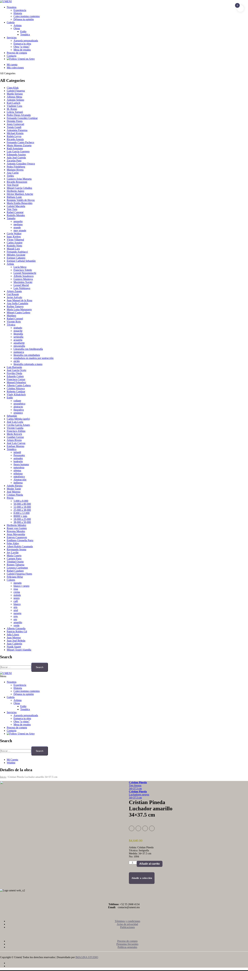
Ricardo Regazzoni (17, 181)
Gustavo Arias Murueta (19, 178)
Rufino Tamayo (15, 306)
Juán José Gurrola (16, 157)
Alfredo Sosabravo (23, 276)
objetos (17, 470)
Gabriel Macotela (16, 206)
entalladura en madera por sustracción (33, 358)
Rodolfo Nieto (14, 245)
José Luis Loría (15, 421)
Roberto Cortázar (16, 391)
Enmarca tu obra (22, 43)
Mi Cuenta (12, 759)
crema (16, 592)
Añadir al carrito (149, 863)
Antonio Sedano (15, 99)
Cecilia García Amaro (18, 424)
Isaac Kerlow (14, 236)
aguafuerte (19, 342)
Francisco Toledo (22, 270)
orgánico (18, 412)
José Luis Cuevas (16, 443)
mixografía (19, 345)
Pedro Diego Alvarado (19, 115)
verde (16, 625)
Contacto (11, 55)
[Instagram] (127, 966)
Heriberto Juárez (15, 191)
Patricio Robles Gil (17, 631)
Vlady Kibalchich (16, 394)
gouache (17, 330)
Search (39, 667)
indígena (18, 482)
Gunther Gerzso (15, 437)
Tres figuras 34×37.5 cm (138, 785)
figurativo (18, 409)
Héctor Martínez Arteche (20, 194)
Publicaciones (127, 927)
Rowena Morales (16, 531)
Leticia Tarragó (15, 112)
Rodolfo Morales (16, 215)
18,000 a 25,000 (22, 519)
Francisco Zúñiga (16, 431)
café (15, 601)
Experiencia (19, 10)
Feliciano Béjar (15, 576)
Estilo (23, 31)
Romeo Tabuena (15, 564)
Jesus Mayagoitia (16, 534)
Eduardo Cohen (15, 376)
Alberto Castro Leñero (19, 385)
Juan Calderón (14, 643)
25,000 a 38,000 (22, 510)
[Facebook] (127, 963)
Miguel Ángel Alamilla (19, 649)
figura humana (21, 464)
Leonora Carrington (17, 567)
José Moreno (13, 491)
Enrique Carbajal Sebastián (21, 260)
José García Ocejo (16, 370)
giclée (16, 361)
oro (15, 619)
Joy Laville (13, 552)
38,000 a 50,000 (22, 522)
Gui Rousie (13, 294)
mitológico (19, 476)
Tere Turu (12, 209)
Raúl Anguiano (15, 148)
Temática (25, 34)
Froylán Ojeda (14, 373)
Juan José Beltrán (16, 640)
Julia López (13, 634)
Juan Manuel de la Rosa (19, 300)
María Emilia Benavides (19, 203)
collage (17, 400)
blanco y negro (21, 585)
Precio (10, 497)
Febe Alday (13, 543)
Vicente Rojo (14, 321)
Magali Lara (13, 248)
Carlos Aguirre (14, 242)
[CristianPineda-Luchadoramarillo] (59, 832)
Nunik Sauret (14, 646)
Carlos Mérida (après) (18, 418)
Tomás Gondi (14, 127)
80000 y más (20, 516)
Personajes (19, 455)
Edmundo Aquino (16, 154)
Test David (12, 184)
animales (18, 458)
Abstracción (19, 479)
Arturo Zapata (14, 291)
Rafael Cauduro (15, 570)
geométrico (19, 403)
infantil (17, 452)
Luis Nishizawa (21, 288)
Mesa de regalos (22, 49)
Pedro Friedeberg (16, 166)
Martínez (11, 315)
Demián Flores (14, 121)
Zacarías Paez (14, 160)
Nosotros (11, 7)
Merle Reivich (14, 434)
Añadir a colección (141, 878)
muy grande (19, 230)
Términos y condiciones (127, 921)
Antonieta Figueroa (17, 130)
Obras (16, 28)
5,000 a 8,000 (20, 500)
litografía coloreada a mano (27, 364)
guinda (17, 595)
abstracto (18, 406)
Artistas (17, 25)
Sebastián (12, 415)
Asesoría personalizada (25, 40)
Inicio (3, 777)
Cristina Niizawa (16, 388)
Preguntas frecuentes (127, 944)
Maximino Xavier (22, 282)
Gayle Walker (14, 233)
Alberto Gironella (16, 628)
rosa (15, 589)
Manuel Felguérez (16, 382)
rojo (15, 616)
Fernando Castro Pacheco (20, 142)
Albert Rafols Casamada (20, 546)
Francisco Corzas (16, 379)
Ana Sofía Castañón (17, 303)
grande (17, 227)
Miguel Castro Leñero (18, 312)
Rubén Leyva (14, 136)
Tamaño (11, 218)
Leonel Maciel (21, 285)
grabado (17, 327)
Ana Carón (13, 172)
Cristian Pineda (15, 494)
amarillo (17, 622)
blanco (17, 604)
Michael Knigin (15, 133)
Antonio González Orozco (21, 163)
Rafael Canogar (15, 212)
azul (15, 610)
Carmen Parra (14, 558)
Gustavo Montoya (23, 279)
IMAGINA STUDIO (86, 957)
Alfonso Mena (14, 96)
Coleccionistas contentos (26, 16)
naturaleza (18, 467)
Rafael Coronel (15, 318)
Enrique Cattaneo (16, 257)
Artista (10, 263)
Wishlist (11, 762)
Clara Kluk (13, 87)
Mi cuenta (12, 64)
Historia (17, 13)
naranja (17, 613)
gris (15, 607)
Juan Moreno (14, 637)
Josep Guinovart (15, 124)
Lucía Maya (19, 266)
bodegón (18, 461)
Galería (11, 22)
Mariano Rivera (15, 169)
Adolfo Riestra (14, 485)
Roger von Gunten (17, 528)
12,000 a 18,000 (22, 507)
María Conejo (14, 555)
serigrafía (18, 336)
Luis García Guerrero (18, 151)
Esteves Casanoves (17, 537)
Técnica (11, 324)
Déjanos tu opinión (23, 19)
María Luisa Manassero (19, 309)
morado (17, 582)
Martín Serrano (15, 93)
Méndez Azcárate (16, 254)
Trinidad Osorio (15, 561)
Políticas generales (127, 947)
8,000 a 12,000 (21, 513)
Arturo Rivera (14, 440)
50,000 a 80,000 (22, 503)
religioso (18, 473)
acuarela (17, 339)
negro (16, 598)
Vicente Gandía (15, 428)
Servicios (12, 37)
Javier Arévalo (14, 297)
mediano (18, 224)
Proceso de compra (17, 52)
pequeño (18, 221)
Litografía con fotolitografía (28, 349)
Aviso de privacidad (127, 924)
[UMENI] (6, 1)
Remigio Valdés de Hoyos (21, 200)
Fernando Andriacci (17, 251)
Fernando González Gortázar (22, 118)
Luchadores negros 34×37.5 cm (139, 794)
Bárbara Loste (14, 197)
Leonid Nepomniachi (24, 273)
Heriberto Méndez (16, 525)
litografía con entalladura (26, 355)
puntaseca (18, 352)
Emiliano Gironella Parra (20, 540)
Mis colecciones (15, 67)
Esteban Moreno (15, 446)
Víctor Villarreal (15, 239)
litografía (18, 333)
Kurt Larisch (13, 102)
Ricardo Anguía (15, 139)
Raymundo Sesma (16, 549)
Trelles (10, 175)
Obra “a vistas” (21, 46)
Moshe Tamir (14, 488)
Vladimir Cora (14, 105)
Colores (11, 579)
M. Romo (12, 109)
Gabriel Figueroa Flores (19, 573)
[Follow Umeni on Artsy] (21, 58)
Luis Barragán (14, 367)
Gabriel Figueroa (16, 90)
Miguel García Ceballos (19, 188)
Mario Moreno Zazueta (19, 145)
